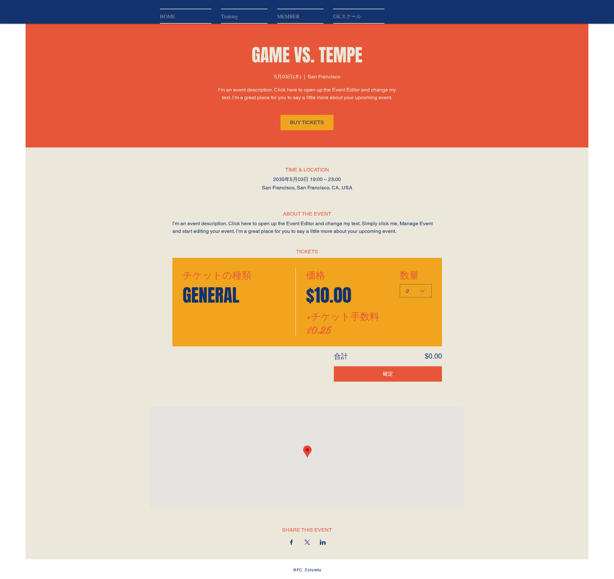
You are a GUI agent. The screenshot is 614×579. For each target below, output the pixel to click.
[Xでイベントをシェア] (307, 542)
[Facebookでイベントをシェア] (291, 542)
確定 (388, 374)
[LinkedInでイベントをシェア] (323, 542)
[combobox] (416, 290)
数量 (409, 275)
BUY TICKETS (307, 122)
